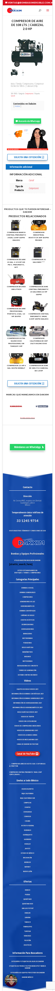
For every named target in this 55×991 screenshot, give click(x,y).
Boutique (18, 572)
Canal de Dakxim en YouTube (27, 744)
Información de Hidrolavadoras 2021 (27, 703)
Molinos (27, 656)
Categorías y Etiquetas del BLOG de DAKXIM (27, 961)
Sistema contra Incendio (27, 675)
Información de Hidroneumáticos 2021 (27, 707)
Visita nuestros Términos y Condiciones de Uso (27, 530)
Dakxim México (27, 977)
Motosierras (27, 661)
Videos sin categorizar (27, 721)
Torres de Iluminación (27, 670)
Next (48, 407)
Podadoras (27, 643)
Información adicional (21, 167)
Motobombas (27, 638)
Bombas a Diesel (27, 588)
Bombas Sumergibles (27, 592)
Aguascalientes (28, 789)
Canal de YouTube (26, 753)
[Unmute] (26, 148)
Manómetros (27, 652)
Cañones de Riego (27, 615)
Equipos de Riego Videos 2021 (27, 689)
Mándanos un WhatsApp (27, 447)
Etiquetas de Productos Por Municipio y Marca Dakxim (27, 967)
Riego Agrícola (27, 647)
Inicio (13, 83)
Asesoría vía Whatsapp (29, 121)
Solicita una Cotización (27, 157)
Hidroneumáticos (27, 606)
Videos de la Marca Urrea (27, 735)
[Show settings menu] (31, 148)
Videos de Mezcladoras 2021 (27, 739)
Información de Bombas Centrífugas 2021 (28, 694)
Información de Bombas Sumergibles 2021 (27, 698)
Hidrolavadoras (27, 629)
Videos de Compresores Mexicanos (27, 726)
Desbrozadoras (27, 624)
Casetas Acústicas (27, 620)
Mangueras (27, 633)
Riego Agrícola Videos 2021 (27, 712)
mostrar (17, 106)
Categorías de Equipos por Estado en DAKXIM (27, 972)
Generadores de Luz (27, 601)
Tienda (18, 83)
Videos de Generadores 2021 (27, 730)
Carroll (13, 96)
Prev (7, 407)
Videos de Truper (27, 716)
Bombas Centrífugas (27, 611)
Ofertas (28, 881)
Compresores (28, 83)
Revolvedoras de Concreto (27, 666)
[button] (39, 43)
